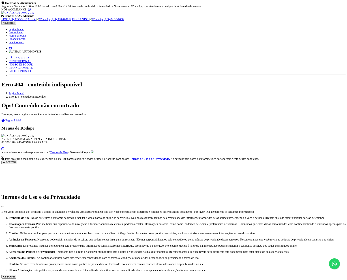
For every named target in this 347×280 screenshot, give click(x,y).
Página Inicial (16, 29)
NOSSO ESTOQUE (21, 64)
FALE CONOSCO (20, 71)
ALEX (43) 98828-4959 (49, 19)
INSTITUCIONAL (20, 61)
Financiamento (17, 38)
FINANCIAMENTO (21, 67)
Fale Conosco (16, 42)
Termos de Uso (59, 152)
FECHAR (10, 276)
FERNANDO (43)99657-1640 (98, 19)
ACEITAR (10, 162)
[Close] (2, 206)
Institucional (16, 32)
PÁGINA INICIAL (20, 58)
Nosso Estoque (17, 35)
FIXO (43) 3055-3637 (14, 19)
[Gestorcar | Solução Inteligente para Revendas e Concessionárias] (92, 152)
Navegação (9, 22)
